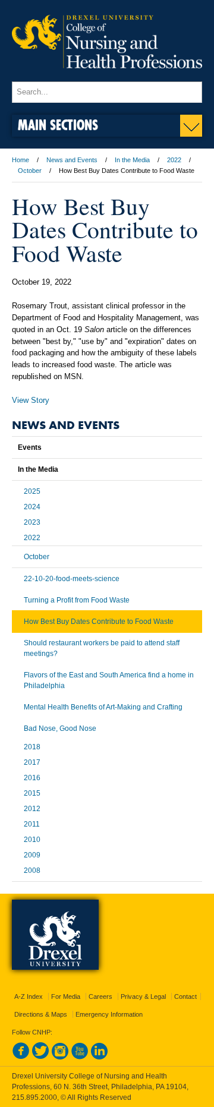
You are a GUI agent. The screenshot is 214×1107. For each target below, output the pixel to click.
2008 (32, 870)
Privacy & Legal (143, 996)
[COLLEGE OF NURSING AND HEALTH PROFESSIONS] (107, 76)
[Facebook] (21, 1057)
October (30, 170)
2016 (32, 778)
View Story (30, 400)
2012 (32, 809)
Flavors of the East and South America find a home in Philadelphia (109, 680)
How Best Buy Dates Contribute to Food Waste (99, 621)
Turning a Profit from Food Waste (77, 600)
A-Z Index (28, 996)
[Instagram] (60, 1057)
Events (30, 447)
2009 (32, 855)
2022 (174, 159)
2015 (32, 793)
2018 (32, 747)
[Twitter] (40, 1057)
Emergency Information (109, 1014)
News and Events (71, 159)
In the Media (132, 159)
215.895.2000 (34, 1097)
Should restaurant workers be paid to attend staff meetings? (102, 648)
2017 (32, 762)
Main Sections (58, 124)
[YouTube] (80, 1057)
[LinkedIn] (99, 1057)
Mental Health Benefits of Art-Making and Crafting (103, 707)
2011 (32, 824)
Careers (100, 996)
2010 (32, 839)
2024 (32, 507)
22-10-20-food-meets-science (71, 579)
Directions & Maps (40, 1014)
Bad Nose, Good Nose (60, 728)
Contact (185, 996)
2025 (32, 491)
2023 (32, 522)
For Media (65, 996)
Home (20, 159)
